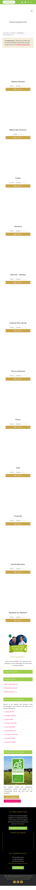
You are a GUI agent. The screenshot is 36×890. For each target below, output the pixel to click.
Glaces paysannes (9, 684)
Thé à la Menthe (18, 371)
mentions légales (27, 877)
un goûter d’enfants (10, 715)
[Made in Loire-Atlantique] (18, 836)
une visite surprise (9, 738)
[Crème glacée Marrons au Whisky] (18, 244)
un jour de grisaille (9, 727)
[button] (28, 2)
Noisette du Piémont (18, 613)
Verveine (18, 226)
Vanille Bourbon (18, 564)
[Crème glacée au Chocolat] (18, 486)
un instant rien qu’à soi (11, 734)
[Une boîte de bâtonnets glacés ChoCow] (18, 100)
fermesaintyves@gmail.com (18, 863)
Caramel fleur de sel (18, 323)
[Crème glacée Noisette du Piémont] (18, 582)
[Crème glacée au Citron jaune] (18, 389)
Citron (18, 420)
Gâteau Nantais (18, 82)
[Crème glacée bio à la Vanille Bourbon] (18, 534)
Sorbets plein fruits (9, 688)
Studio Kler (15, 879)
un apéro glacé (8, 719)
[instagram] (18, 882)
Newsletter (7, 877)
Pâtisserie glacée (9, 692)
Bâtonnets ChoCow (18, 130)
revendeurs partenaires (22, 44)
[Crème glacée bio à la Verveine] (18, 196)
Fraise (18, 178)
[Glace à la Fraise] (18, 148)
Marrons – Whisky (18, 275)
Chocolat (18, 516)
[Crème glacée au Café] (18, 438)
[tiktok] (21, 882)
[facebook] (14, 882)
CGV (21, 877)
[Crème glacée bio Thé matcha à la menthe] (18, 341)
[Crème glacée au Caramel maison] (18, 293)
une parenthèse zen (10, 730)
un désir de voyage (10, 742)
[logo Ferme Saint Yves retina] (9, 6)
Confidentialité (15, 877)
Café (18, 468)
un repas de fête (9, 711)
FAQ (16, 661)
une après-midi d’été (10, 723)
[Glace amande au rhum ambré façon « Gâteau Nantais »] (18, 51)
